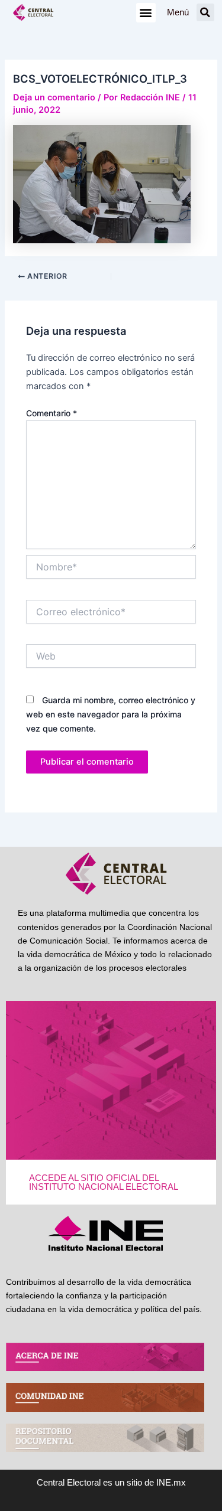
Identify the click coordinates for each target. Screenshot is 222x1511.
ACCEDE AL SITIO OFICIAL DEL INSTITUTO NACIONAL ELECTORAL (103, 1182)
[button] (146, 12)
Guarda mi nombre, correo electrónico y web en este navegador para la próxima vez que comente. (110, 714)
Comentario (51, 413)
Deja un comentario (54, 97)
